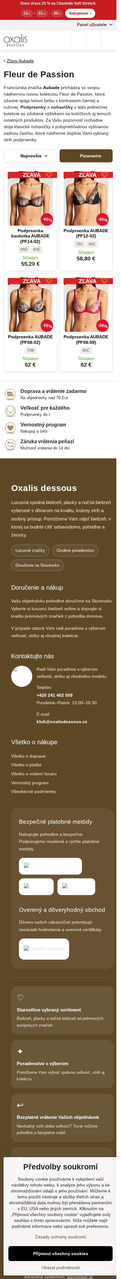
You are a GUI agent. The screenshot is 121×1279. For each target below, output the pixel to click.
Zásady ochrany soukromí (60, 1236)
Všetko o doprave (28, 756)
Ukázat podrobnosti (61, 1267)
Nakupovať (80, 13)
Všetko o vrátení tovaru (34, 773)
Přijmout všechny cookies (60, 1253)
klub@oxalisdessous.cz (62, 721)
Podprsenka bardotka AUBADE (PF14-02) (30, 236)
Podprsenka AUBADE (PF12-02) (86, 233)
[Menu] (108, 40)
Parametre (90, 155)
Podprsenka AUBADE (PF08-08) (86, 339)
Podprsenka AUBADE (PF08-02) (30, 339)
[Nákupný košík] (93, 40)
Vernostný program (30, 782)
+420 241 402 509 (55, 695)
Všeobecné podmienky (33, 791)
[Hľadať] (78, 40)
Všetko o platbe (26, 764)
